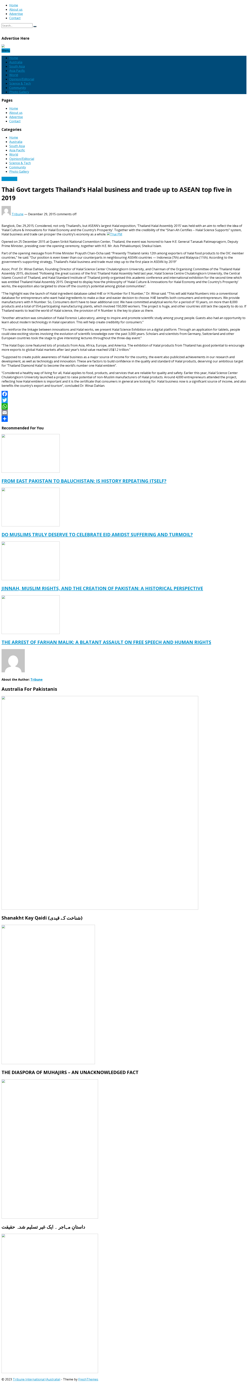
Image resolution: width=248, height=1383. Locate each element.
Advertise (16, 14)
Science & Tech (20, 83)
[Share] (124, 419)
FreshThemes (88, 1379)
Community (17, 88)
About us (15, 9)
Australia (15, 62)
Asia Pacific (17, 71)
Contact (15, 18)
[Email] (124, 412)
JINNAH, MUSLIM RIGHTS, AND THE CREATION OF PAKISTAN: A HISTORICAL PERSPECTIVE (102, 588)
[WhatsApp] (124, 406)
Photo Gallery (19, 92)
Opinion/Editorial (21, 79)
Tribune (17, 214)
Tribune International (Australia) (36, 1379)
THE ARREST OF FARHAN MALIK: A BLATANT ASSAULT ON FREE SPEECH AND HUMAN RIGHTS (106, 642)
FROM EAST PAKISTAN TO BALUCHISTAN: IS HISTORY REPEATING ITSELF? (84, 481)
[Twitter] (124, 400)
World (13, 75)
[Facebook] (124, 394)
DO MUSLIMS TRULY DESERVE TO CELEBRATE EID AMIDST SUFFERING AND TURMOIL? (97, 534)
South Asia (17, 66)
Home (13, 5)
